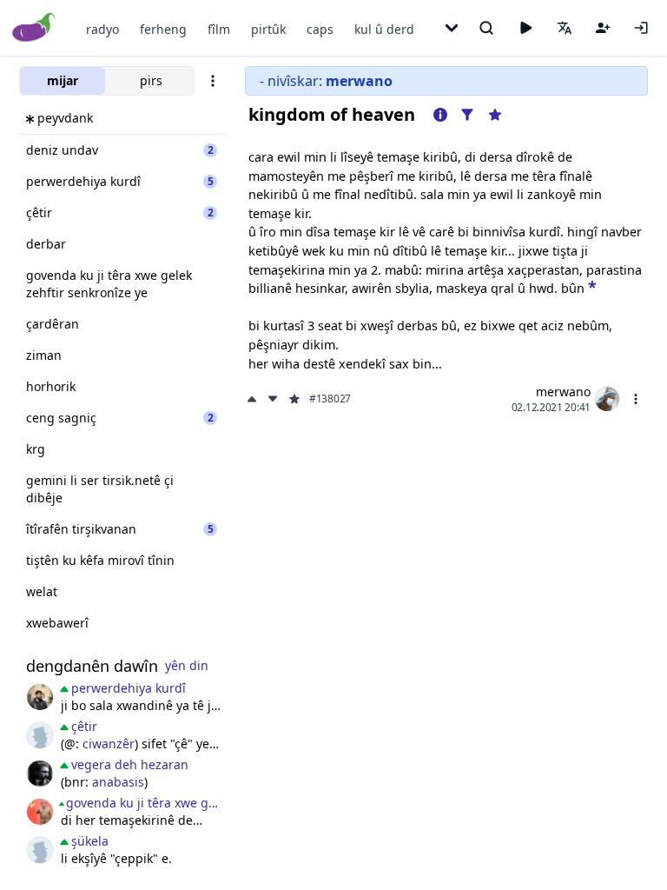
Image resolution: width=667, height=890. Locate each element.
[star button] (592, 286)
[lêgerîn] (486, 27)
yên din (186, 665)
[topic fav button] (495, 114)
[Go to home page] (34, 28)
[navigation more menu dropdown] (451, 27)
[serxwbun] (40, 697)
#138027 (330, 399)
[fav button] (294, 399)
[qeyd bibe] (602, 27)
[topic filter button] (467, 114)
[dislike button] (272, 399)
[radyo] (525, 27)
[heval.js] (40, 850)
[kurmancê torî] (40, 735)
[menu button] (636, 399)
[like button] (253, 399)
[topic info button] (440, 115)
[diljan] (40, 773)
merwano (563, 391)
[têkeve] (641, 27)
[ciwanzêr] (40, 812)
